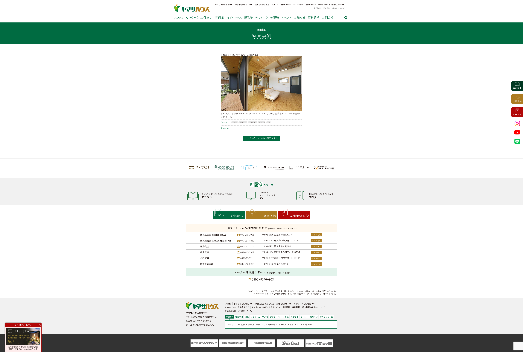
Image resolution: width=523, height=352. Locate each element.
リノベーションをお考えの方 (304, 4)
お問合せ (328, 17)
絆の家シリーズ (338, 8)
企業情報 (317, 8)
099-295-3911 (247, 234)
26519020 (252, 54)
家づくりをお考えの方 (224, 4)
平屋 (269, 122)
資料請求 (313, 17)
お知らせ (293, 17)
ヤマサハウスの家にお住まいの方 (331, 4)
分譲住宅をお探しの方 (244, 4)
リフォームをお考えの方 (281, 4)
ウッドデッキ (243, 122)
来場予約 (269, 216)
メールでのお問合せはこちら (200, 324)
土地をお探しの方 (262, 4)
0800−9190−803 (263, 279)
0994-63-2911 (247, 252)
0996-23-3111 (247, 258)
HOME (178, 17)
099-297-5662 (247, 240)
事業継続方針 (230, 310)
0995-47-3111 (247, 246)
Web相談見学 (299, 216)
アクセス (317, 235)
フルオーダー (253, 122)
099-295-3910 (247, 264)
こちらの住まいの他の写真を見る (261, 138)
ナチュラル (262, 122)
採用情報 (326, 8)
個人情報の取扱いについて (313, 307)
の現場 (267, 17)
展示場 (240, 17)
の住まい (199, 17)
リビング (234, 122)
